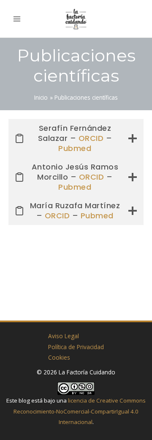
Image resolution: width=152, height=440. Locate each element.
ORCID (91, 138)
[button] (141, 18)
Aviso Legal (63, 336)
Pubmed (74, 148)
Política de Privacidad (76, 347)
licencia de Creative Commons (107, 400)
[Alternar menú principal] (17, 18)
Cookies (59, 357)
